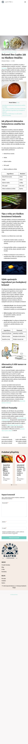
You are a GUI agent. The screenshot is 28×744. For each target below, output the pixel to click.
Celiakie (4, 52)
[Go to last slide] (4, 469)
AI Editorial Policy (14, 594)
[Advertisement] (14, 19)
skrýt (17, 102)
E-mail (4, 528)
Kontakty (4, 571)
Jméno (4, 522)
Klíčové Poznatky (6, 115)
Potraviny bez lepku (12, 52)
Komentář (5, 503)
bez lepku (4, 68)
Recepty (4, 578)
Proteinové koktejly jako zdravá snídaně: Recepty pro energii (7, 440)
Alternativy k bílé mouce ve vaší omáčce (12, 113)
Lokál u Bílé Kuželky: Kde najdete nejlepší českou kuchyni (20, 440)
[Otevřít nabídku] (25, 2)
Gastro (3, 583)
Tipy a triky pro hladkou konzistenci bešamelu (14, 108)
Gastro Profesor (6, 61)
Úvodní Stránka (6, 565)
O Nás (3, 569)
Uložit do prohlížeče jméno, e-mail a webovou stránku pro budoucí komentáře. (13, 532)
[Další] (24, 469)
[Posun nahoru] (24, 742)
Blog (3, 567)
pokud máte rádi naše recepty (14, 425)
